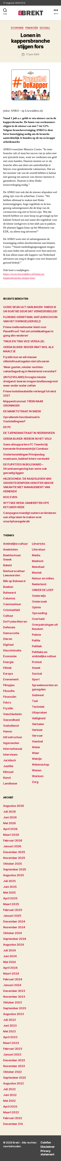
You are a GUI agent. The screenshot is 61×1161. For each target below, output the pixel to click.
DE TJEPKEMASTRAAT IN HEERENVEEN (29, 433)
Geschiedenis (12, 714)
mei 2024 (9, 962)
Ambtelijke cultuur (15, 543)
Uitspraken (39, 712)
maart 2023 (11, 1043)
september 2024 (14, 938)
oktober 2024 (12, 933)
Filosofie (9, 691)
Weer (35, 753)
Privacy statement (47, 1152)
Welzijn (37, 758)
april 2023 (10, 1037)
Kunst (7, 777)
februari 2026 (12, 840)
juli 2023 (9, 1019)
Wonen (36, 770)
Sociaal (45, 27)
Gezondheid (11, 719)
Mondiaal (38, 566)
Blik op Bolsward (14, 581)
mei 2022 (9, 1100)
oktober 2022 (12, 1071)
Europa (8, 673)
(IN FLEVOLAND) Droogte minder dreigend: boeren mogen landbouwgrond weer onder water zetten (30, 381)
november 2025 (14, 857)
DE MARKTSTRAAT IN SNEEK (22, 411)
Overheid (38, 619)
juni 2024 (10, 956)
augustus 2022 (13, 1083)
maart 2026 (11, 834)
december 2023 (14, 991)
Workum (37, 776)
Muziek (36, 572)
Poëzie (36, 634)
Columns (9, 598)
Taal (35, 701)
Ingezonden (11, 743)
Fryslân (8, 708)
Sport (36, 679)
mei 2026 (9, 823)
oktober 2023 (12, 1002)
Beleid (7, 565)
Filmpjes (9, 685)
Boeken (8, 586)
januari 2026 (12, 846)
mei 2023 (9, 1031)
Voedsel (37, 741)
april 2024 (10, 967)
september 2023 (14, 1008)
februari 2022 (12, 1118)
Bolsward (9, 592)
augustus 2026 (13, 805)
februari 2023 (12, 1048)
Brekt (16, 1142)
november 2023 (14, 996)
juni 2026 (10, 817)
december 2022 (14, 1060)
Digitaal (8, 644)
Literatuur (38, 549)
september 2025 (14, 869)
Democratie (11, 633)
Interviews (10, 754)
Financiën (31, 27)
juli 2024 (9, 950)
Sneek (36, 667)
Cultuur (8, 615)
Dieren (7, 639)
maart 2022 (11, 1112)
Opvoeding (39, 613)
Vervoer (37, 735)
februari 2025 (12, 910)
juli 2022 (9, 1089)
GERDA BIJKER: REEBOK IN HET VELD (27, 438)
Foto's (7, 702)
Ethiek (7, 667)
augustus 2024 (13, 944)
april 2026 (10, 829)
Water (36, 747)
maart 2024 (11, 973)
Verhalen (38, 724)
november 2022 (14, 1066)
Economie (17, 27)
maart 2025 (11, 904)
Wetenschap (40, 764)
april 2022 (10, 1106)
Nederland (39, 584)
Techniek (38, 706)
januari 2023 (12, 1054)
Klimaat (8, 772)
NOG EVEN (10, 497)
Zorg (35, 782)
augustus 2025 (13, 875)
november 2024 (14, 927)
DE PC (7, 427)
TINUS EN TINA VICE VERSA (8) (23, 341)
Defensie (9, 627)
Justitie (8, 766)
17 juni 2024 (32, 54)
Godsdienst (11, 725)
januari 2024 (12, 985)
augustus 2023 (13, 1014)
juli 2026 (9, 811)
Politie (36, 640)
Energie (8, 662)
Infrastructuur (12, 737)
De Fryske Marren (15, 621)
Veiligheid (38, 718)
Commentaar (12, 604)
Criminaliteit (11, 610)
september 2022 (14, 1077)
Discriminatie (12, 650)
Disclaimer (48, 1146)
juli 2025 (9, 881)
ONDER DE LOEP (42, 590)
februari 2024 (12, 979)
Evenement (11, 679)
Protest (37, 662)
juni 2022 (10, 1095)
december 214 (13, 1124)
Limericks (38, 543)
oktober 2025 (12, 863)
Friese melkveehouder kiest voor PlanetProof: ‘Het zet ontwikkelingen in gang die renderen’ (28, 331)
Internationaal (12, 748)
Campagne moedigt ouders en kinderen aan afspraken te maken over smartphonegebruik (29, 517)
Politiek (37, 646)
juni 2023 (10, 1025)
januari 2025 (12, 915)
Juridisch (9, 760)
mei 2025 (9, 892)
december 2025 (14, 852)
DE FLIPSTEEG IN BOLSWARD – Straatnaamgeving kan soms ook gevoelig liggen (25, 469)
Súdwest (38, 695)
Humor (7, 731)
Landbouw (10, 783)
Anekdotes (10, 549)
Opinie (36, 607)
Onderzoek (39, 601)
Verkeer (37, 729)
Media (36, 555)
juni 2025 (10, 886)
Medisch (37, 561)
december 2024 (14, 921)
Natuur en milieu (43, 578)
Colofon (46, 1142)
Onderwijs (39, 595)
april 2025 (10, 898)
